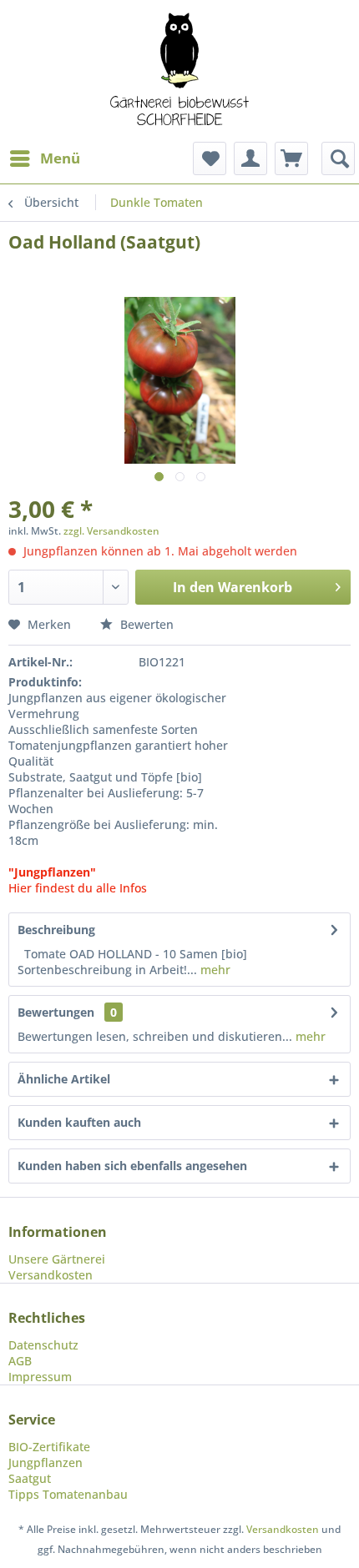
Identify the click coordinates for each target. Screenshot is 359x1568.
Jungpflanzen (45, 1462)
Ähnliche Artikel (64, 1079)
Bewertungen (56, 1012)
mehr (213, 969)
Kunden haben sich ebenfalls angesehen (132, 1165)
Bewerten (145, 624)
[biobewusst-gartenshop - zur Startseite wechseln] (179, 70)
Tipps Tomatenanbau (68, 1494)
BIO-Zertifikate (49, 1447)
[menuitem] (44, 158)
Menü (60, 158)
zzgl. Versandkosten (111, 531)
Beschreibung (56, 929)
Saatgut (29, 1478)
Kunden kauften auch (79, 1122)
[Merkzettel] (209, 158)
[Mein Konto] (250, 158)
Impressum (40, 1377)
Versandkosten (50, 1275)
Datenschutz (43, 1345)
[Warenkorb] (291, 158)
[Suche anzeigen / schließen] (338, 158)
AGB (20, 1361)
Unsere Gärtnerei (56, 1259)
